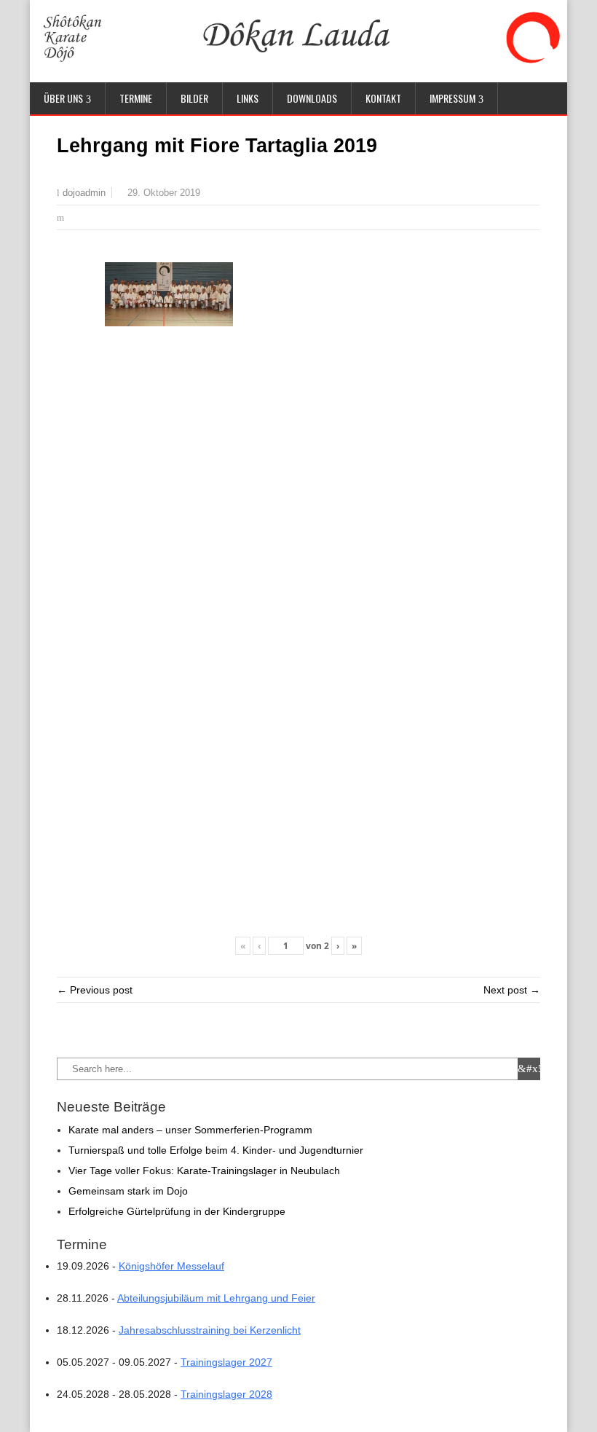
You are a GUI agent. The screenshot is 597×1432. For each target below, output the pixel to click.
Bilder (194, 98)
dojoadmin (84, 193)
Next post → (511, 990)
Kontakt (383, 98)
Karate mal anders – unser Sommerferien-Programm (190, 1130)
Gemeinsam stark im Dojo (128, 1191)
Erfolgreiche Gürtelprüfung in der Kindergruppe (176, 1211)
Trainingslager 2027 (226, 1362)
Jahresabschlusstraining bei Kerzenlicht (210, 1330)
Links (247, 98)
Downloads (312, 98)
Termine (135, 98)
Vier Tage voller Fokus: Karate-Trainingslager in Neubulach (204, 1170)
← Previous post (95, 990)
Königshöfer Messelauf (171, 1266)
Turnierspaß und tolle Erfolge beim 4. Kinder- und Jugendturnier (215, 1150)
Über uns (63, 98)
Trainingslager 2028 (226, 1394)
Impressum (452, 98)
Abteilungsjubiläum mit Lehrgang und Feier (216, 1298)
